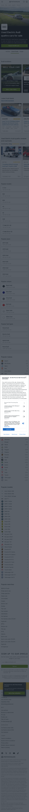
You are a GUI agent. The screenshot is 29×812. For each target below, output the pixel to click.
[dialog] (14, 406)
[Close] (26, 377)
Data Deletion (7, 434)
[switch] (23, 406)
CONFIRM (8, 429)
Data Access (14, 434)
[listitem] (14, 403)
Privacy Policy (22, 434)
